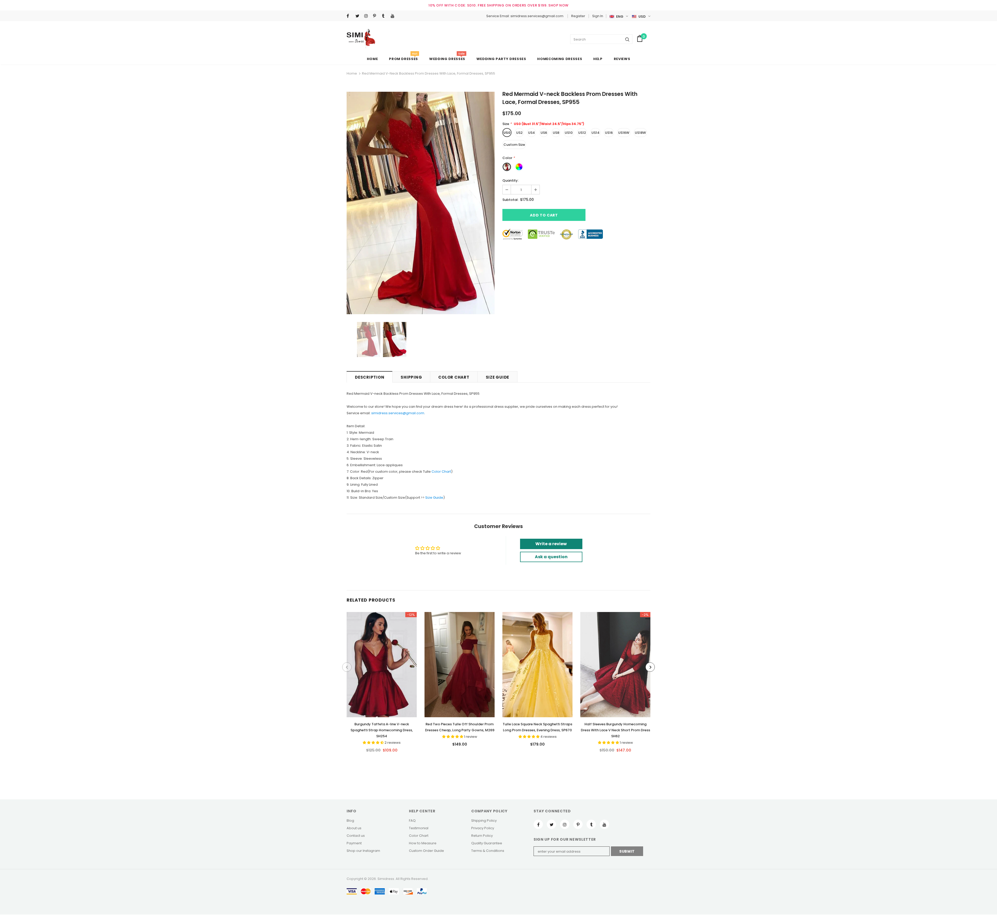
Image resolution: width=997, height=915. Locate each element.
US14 (595, 132)
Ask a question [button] (551, 557)
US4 (531, 132)
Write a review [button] (551, 544)
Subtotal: (510, 199)
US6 (544, 132)
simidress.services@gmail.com (397, 413)
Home (352, 73)
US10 (569, 132)
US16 (609, 132)
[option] (421, 203)
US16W (623, 132)
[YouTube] (394, 16)
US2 (519, 132)
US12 (582, 132)
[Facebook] (350, 16)
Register (578, 16)
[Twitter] (358, 16)
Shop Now (558, 5)
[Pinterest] (376, 16)
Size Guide (434, 497)
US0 (506, 132)
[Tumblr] (385, 16)
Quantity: (510, 180)
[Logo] (361, 38)
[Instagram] (367, 16)
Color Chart (441, 471)
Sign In (597, 16)
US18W (640, 132)
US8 (556, 132)
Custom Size (514, 144)
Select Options (382, 663)
